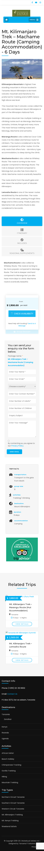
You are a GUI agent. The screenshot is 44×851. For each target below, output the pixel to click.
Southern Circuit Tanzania (13, 803)
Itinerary (22, 233)
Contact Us (12, 694)
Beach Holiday (8, 759)
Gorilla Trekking (9, 770)
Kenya (4, 727)
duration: (17, 512)
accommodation (21, 521)
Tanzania (14, 614)
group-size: (18, 486)
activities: (17, 495)
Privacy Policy (17, 445)
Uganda (5, 738)
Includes (22, 243)
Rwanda (5, 732)
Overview (22, 223)
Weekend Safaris (9, 826)
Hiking (4, 776)
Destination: (19, 503)
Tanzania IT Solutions (27, 843)
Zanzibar (8, 719)
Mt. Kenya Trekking (10, 820)
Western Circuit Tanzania (13, 809)
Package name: (15, 356)
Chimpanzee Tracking (11, 765)
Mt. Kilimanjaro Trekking (12, 814)
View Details (22, 624)
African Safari (8, 753)
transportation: (20, 475)
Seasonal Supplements (22, 253)
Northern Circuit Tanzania (13, 797)
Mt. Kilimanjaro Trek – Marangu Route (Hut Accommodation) (20, 607)
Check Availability (23, 313)
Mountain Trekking (10, 782)
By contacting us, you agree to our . (21, 444)
